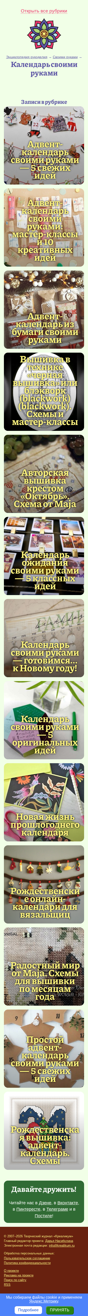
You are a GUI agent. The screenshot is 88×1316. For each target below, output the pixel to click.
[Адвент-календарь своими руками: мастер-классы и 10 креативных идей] (45, 229)
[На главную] (44, 48)
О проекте (11, 1270)
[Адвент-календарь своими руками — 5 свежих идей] (45, 159)
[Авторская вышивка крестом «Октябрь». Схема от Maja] (45, 487)
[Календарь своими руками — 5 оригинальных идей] (45, 733)
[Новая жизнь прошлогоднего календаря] (44, 802)
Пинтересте (28, 1209)
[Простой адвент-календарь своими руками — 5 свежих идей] (45, 1058)
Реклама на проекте (18, 1275)
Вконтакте (67, 1202)
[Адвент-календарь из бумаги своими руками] (45, 327)
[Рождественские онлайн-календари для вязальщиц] (45, 902)
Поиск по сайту (15, 1280)
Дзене (45, 1202)
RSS (7, 1284)
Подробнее (28, 1310)
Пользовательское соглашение (27, 1258)
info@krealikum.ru (62, 1245)
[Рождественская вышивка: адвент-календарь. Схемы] (45, 1144)
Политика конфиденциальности (27, 1263)
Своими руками (65, 57)
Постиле (43, 1215)
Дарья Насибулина (59, 1241)
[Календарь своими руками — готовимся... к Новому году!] (45, 655)
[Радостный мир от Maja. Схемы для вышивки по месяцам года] (45, 980)
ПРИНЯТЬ (59, 1310)
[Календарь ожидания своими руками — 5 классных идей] (45, 569)
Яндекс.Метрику (43, 1301)
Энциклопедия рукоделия (26, 57)
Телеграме (57, 1209)
